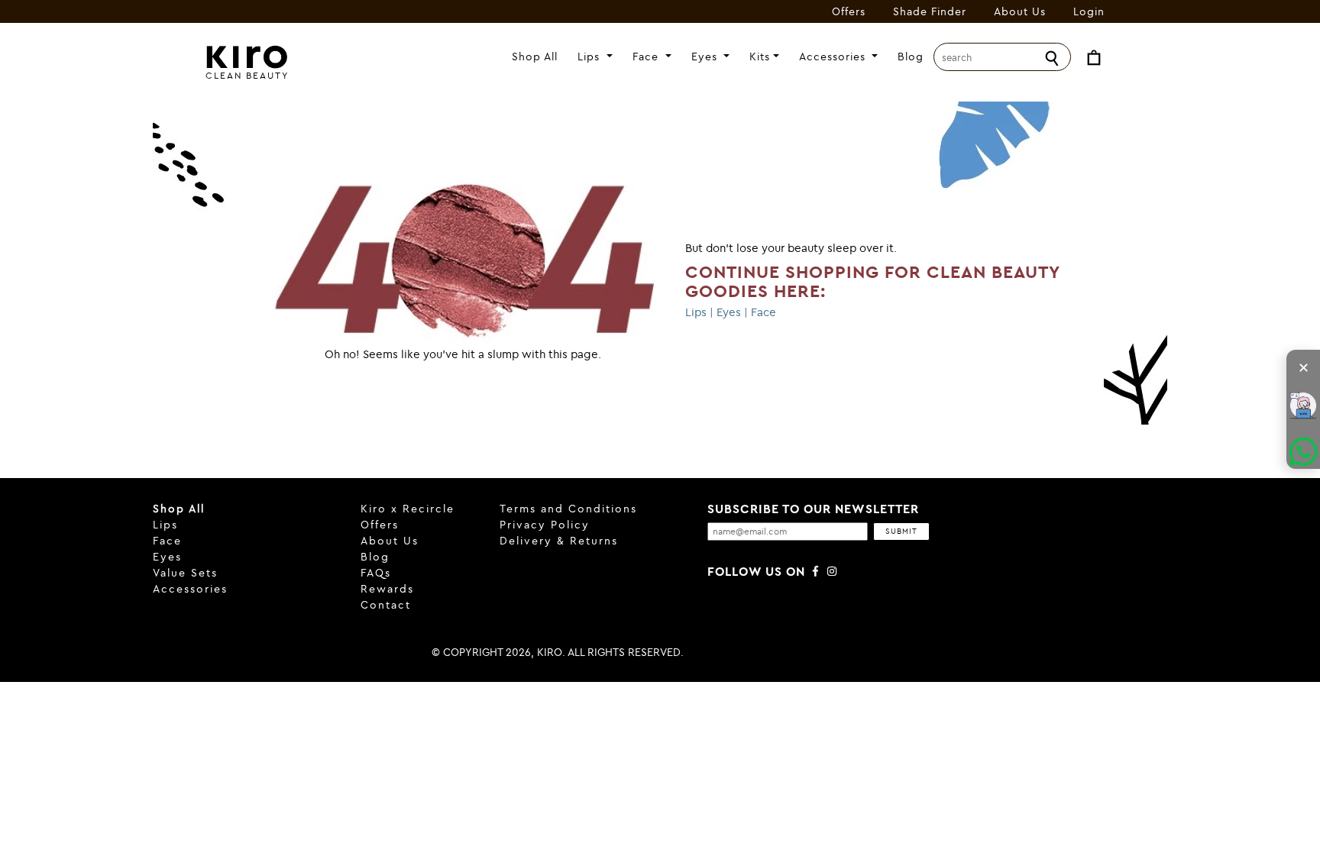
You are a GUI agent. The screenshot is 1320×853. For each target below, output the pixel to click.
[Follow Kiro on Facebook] (816, 571)
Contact (386, 605)
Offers (848, 11)
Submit (901, 531)
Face (647, 56)
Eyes (706, 56)
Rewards (387, 589)
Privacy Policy (545, 525)
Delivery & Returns (559, 541)
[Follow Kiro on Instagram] (832, 571)
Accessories (834, 56)
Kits (759, 56)
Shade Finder (929, 11)
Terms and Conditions (568, 508)
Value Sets (185, 573)
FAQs (376, 573)
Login (1089, 11)
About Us (1020, 11)
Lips (590, 56)
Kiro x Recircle (408, 508)
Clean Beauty (247, 75)
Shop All (535, 56)
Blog (911, 56)
